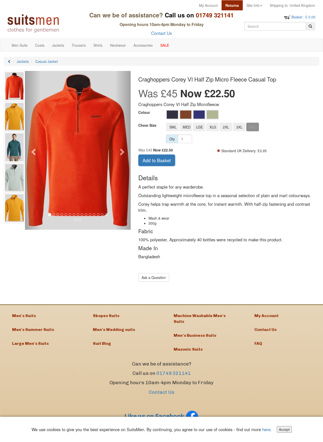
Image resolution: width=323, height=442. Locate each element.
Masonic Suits (188, 349)
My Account (208, 5)
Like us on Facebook (154, 416)
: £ (303, 16)
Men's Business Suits (195, 335)
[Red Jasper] (185, 114)
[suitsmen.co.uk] (43, 23)
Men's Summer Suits (33, 329)
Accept (284, 429)
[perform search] (310, 26)
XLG (212, 126)
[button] (33, 150)
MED (187, 126)
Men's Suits (24, 315)
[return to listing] (9, 61)
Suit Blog (102, 343)
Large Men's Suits (30, 343)
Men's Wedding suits (114, 329)
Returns (232, 5)
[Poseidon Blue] (199, 114)
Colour (144, 112)
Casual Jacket (46, 61)
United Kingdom (292, 5)
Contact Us (161, 33)
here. (267, 429)
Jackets (23, 61)
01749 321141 (173, 373)
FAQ (258, 343)
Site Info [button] (253, 5)
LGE (199, 126)
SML (173, 126)
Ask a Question (154, 277)
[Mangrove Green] (172, 114)
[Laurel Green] (212, 114)
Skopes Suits (106, 315)
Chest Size (147, 125)
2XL (226, 126)
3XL (239, 126)
